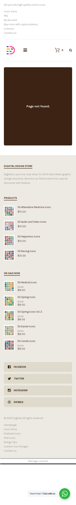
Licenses (9, 28)
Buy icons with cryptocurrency (21, 24)
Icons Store (10, 11)
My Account (10, 20)
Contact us (10, 32)
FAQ (6, 15)
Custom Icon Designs (16, 446)
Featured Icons (12, 433)
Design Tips (10, 442)
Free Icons (9, 437)
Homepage (10, 424)
